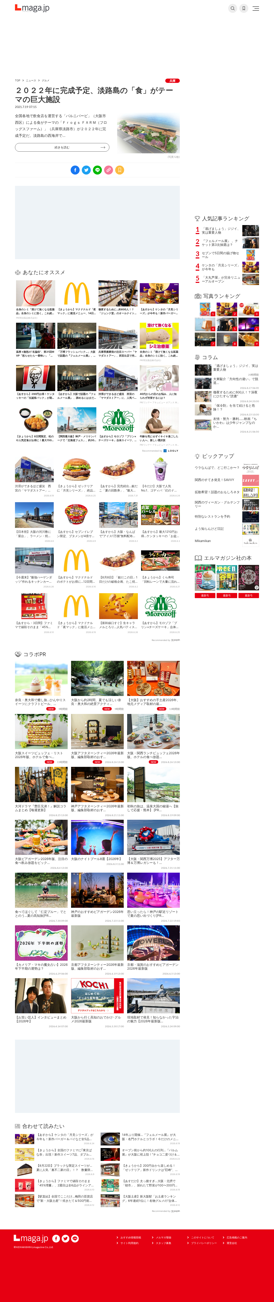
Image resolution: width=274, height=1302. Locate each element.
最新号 (205, 595)
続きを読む (62, 147)
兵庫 (173, 80)
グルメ (45, 80)
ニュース (31, 80)
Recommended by (152, 450)
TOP (17, 80)
